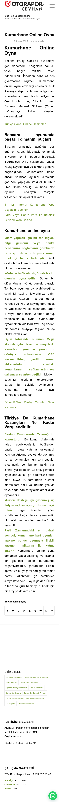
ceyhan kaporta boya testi (29, 682)
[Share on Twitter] (13, 610)
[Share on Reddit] (46, 610)
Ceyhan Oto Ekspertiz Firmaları (35, 693)
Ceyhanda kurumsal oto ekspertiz (37, 677)
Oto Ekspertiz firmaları (26, 703)
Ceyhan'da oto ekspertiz (14, 677)
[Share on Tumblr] (35, 610)
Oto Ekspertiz (10, 703)
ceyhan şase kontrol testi (35, 698)
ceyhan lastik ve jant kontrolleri (16, 687)
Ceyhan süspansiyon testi (15, 698)
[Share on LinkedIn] (29, 610)
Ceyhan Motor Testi (36, 687)
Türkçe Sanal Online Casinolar (25, 124)
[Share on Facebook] (7, 610)
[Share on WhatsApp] (18, 610)
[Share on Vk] (40, 610)
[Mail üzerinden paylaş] (51, 610)
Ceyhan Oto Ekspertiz (13, 693)
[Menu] (51, 6)
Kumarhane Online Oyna (29, 34)
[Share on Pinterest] (24, 610)
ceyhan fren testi (11, 682)
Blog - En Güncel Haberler (17, 15)
